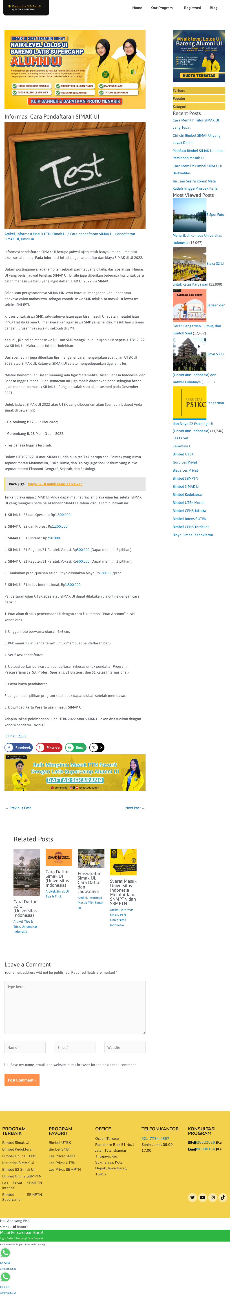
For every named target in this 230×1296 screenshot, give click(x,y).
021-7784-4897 (155, 1138)
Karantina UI (183, 446)
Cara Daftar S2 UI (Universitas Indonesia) (25, 908)
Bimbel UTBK (183, 454)
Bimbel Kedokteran (188, 494)
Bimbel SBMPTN (185, 478)
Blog (214, 7)
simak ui (27, 239)
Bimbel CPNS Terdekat (191, 527)
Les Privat (180, 438)
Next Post (135, 808)
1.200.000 (60, 526)
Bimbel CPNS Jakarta (189, 511)
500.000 (83, 550)
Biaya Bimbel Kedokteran (193, 535)
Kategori (179, 106)
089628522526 (201, 1142)
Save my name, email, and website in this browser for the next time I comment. (73, 1065)
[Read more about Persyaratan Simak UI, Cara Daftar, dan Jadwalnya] (91, 858)
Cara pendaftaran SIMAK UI (92, 234)
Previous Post (18, 808)
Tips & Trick (54, 896)
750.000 (53, 538)
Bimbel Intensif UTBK (189, 519)
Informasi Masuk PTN (34, 234)
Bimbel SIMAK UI (186, 486)
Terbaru (179, 90)
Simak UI (59, 234)
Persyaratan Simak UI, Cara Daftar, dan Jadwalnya (90, 882)
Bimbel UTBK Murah (189, 503)
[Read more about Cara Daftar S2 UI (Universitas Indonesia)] (26, 872)
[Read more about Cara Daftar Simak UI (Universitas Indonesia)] (59, 857)
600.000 (83, 561)
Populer (179, 98)
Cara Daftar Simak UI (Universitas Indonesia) (57, 878)
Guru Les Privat (185, 462)
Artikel (9, 234)
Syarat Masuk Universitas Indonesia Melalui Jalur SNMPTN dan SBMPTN (123, 892)
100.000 (106, 573)
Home (137, 7)
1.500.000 (63, 515)
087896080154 (201, 1149)
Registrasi (192, 7)
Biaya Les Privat (185, 470)
